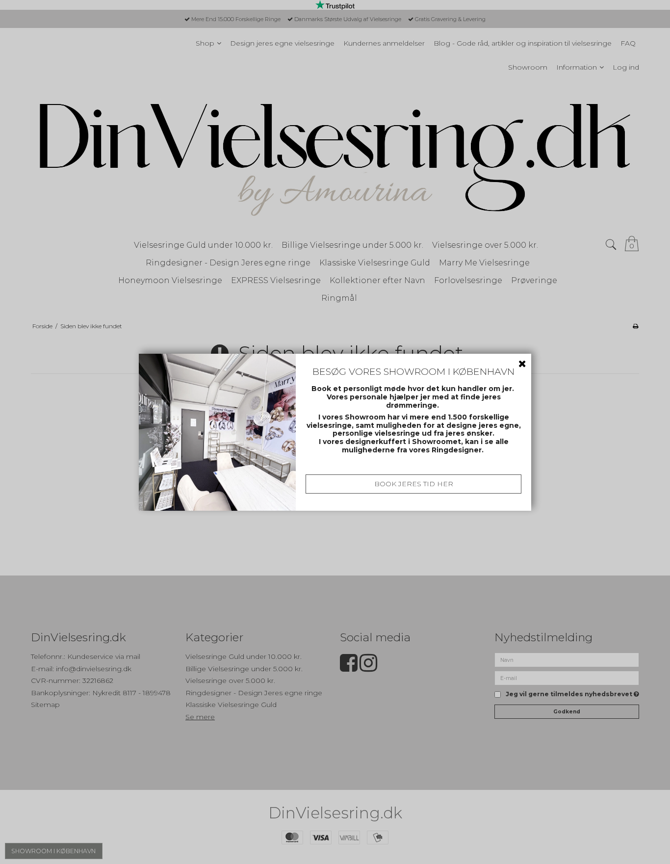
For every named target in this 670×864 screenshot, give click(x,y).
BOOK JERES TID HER (413, 483)
